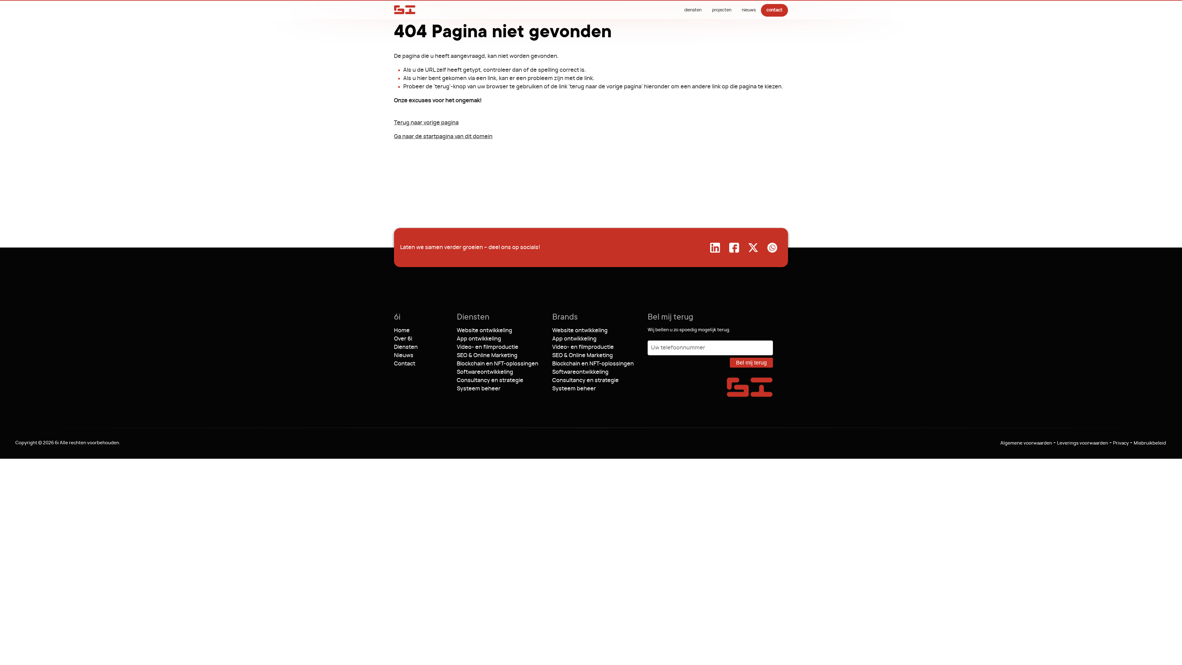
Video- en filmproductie (487, 347)
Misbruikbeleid (1150, 443)
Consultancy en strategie (490, 380)
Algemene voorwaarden (1026, 443)
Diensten (693, 10)
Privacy (1121, 443)
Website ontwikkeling (484, 330)
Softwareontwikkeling (485, 372)
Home (402, 330)
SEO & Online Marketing (487, 355)
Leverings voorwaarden (1082, 443)
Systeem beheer (479, 389)
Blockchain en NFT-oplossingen (497, 364)
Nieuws (749, 10)
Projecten (721, 10)
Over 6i (403, 339)
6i (405, 10)
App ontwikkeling (479, 339)
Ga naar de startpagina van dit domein (443, 136)
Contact (774, 10)
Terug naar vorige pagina (426, 123)
